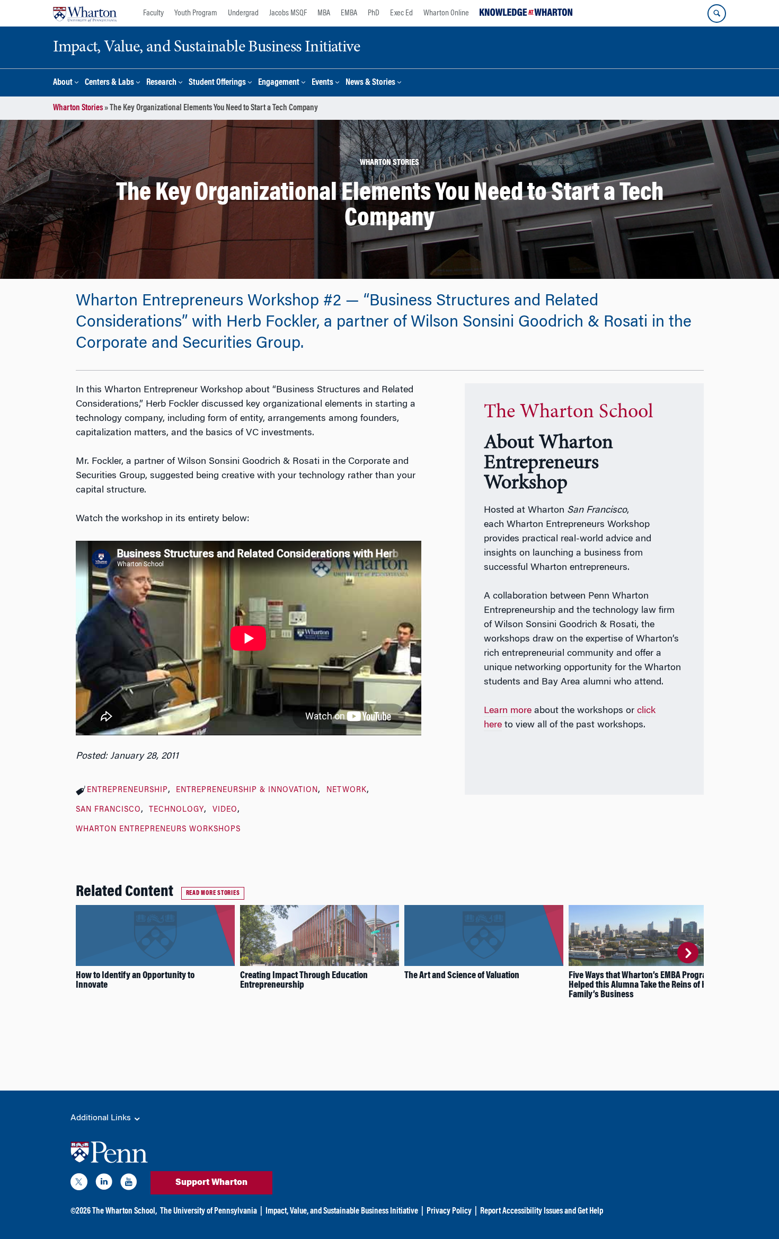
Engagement (278, 82)
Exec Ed (401, 13)
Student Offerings (217, 82)
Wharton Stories (78, 108)
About (63, 82)
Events (322, 82)
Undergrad (243, 13)
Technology (176, 810)
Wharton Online (446, 13)
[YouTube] (128, 1183)
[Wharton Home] (85, 13)
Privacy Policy (449, 1211)
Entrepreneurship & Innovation (247, 790)
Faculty (153, 13)
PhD (373, 13)
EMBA (349, 13)
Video (225, 810)
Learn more (508, 711)
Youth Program (195, 13)
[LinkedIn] (103, 1183)
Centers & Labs (109, 82)
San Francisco (108, 810)
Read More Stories (213, 893)
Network (346, 790)
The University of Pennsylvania (208, 1211)
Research (161, 82)
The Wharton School (568, 412)
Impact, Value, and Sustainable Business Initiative (341, 1211)
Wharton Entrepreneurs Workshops (158, 829)
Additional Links (101, 1118)
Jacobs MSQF (288, 13)
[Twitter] (78, 1183)
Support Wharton (211, 1183)
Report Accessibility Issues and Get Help (541, 1211)
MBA (323, 13)
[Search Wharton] (716, 13)
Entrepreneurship (127, 790)
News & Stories (370, 82)
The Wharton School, (124, 1211)
